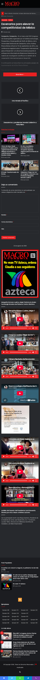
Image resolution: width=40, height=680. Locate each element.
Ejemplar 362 (24, 623)
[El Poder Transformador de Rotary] (10, 165)
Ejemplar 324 (24, 610)
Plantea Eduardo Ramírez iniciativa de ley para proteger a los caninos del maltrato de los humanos (25, 653)
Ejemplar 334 (15, 613)
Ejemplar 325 (34, 610)
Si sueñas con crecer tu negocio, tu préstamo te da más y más (19, 569)
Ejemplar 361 (15, 623)
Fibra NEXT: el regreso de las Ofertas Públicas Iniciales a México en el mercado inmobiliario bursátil (24, 635)
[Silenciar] (33, 328)
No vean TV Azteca (19, 584)
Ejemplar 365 (34, 623)
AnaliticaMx (20, 667)
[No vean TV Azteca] (6, 586)
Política (10, 20)
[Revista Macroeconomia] (12, 4)
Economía (10, 16)
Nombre (4, 215)
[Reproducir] (4, 328)
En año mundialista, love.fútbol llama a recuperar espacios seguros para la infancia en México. (29, 149)
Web (2, 229)
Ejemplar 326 (5, 613)
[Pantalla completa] (36, 328)
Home (4, 16)
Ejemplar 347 (24, 613)
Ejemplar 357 (24, 619)
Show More (19, 74)
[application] (20, 319)
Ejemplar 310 (15, 610)
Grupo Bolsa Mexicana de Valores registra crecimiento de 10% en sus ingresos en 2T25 (24, 644)
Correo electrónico (7, 222)
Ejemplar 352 (15, 616)
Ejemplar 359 (34, 619)
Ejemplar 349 (5, 616)
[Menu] (2, 5)
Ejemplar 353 (24, 616)
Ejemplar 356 (15, 619)
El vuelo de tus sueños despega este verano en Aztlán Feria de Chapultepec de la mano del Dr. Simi (25, 576)
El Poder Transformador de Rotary (10, 173)
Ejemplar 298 (5, 610)
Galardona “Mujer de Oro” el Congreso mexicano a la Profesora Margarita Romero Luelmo (29, 174)
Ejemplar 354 (5, 619)
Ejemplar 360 (5, 623)
